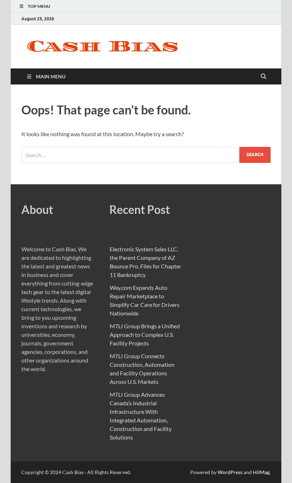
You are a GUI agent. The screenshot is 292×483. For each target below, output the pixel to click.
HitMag (261, 472)
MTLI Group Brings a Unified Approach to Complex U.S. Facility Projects (145, 334)
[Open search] (263, 76)
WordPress (230, 472)
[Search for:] (146, 155)
